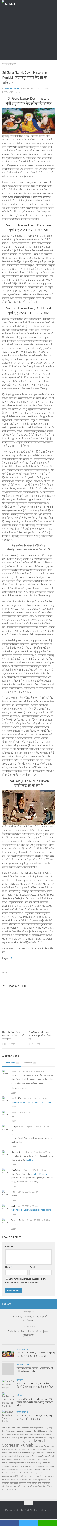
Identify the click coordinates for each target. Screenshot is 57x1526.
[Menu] (53, 4)
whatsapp (47, 1523)
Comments (11, 1063)
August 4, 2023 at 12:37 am (37, 1126)
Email (32, 1267)
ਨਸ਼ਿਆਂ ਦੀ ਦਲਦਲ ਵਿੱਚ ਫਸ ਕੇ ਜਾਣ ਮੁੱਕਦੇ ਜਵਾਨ (16, 1486)
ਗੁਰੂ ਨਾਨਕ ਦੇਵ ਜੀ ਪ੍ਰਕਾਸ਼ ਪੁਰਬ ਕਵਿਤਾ (19, 1483)
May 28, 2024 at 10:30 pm (29, 1206)
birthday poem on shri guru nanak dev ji (34, 1428)
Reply (13, 1092)
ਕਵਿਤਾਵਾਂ (20, 1380)
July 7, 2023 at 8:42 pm (28, 1112)
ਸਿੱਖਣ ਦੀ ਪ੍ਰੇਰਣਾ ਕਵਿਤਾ (39, 1486)
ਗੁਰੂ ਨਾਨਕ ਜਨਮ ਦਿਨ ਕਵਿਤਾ (39, 1476)
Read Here (30, 1160)
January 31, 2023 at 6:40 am (36, 1098)
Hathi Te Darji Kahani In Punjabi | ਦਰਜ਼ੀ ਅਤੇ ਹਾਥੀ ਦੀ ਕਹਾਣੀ (13, 1035)
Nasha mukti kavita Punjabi (11, 1449)
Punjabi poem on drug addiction (20, 1466)
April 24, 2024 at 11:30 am (35, 1170)
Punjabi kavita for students (21, 1456)
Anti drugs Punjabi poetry (11, 1428)
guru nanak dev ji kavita (15, 1438)
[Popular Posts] (15, 1343)
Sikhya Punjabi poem (33, 1473)
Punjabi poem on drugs (40, 1466)
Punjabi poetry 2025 (25, 1470)
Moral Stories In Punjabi (23, 1443)
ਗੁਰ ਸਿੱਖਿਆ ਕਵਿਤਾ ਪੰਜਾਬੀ (21, 1476)
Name (8, 1267)
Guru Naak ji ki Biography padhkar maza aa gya (31, 1210)
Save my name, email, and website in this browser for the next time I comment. (26, 1281)
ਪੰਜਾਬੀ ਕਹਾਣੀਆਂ (9, 64)
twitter (28, 1523)
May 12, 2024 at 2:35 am (28, 1192)
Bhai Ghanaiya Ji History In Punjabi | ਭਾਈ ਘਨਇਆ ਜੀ (40, 1035)
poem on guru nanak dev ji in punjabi (34, 1449)
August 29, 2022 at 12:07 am (31, 1071)
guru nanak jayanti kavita (25, 1442)
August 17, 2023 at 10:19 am (38, 1152)
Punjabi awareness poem (21, 1453)
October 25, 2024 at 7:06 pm (39, 1220)
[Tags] (42, 1343)
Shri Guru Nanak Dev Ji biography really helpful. (31, 1102)
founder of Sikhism (39, 1174)
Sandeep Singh (12, 88)
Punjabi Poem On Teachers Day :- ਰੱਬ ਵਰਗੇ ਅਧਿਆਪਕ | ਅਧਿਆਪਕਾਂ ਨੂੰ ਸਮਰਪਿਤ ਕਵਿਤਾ (35, 1402)
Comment (10, 1246)
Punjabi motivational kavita (30, 1459)
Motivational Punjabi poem (44, 1446)
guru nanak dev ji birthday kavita (18, 1434)
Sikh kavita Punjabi (19, 1473)
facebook (9, 1523)
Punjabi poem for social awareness (24, 1463)
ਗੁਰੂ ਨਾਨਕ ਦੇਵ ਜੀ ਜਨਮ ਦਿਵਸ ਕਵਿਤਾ (25, 1480)
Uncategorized (23, 1365)
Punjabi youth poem (40, 1470)
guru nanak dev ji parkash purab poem (37, 1438)
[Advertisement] (28, 30)
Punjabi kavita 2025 (37, 1453)
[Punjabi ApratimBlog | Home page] (10, 3)
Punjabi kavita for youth (40, 1456)
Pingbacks (29, 1063)
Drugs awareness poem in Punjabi (28, 1431)
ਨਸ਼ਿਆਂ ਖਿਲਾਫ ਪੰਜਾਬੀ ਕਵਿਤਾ (41, 1483)
